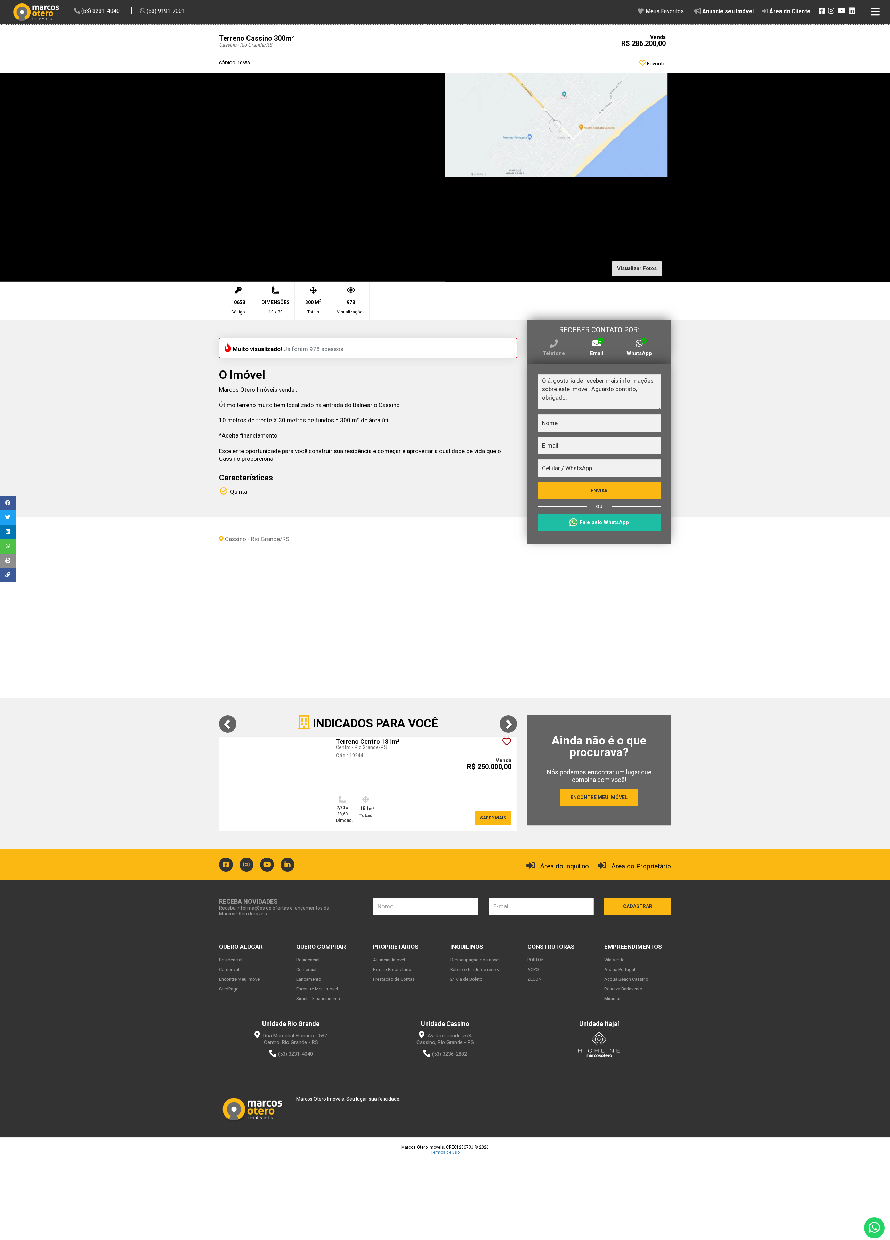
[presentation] (227, 724)
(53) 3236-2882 (449, 1054)
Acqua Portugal (619, 969)
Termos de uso (445, 1152)
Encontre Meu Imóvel (240, 979)
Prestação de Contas (394, 979)
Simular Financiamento (319, 998)
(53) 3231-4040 (295, 1054)
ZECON (534, 979)
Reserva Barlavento (623, 989)
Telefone (554, 353)
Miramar (612, 998)
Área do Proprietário (641, 866)
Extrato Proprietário (392, 969)
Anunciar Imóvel (389, 959)
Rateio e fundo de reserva (476, 969)
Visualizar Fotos (637, 268)
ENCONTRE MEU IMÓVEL (599, 797)
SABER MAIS (493, 818)
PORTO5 (535, 959)
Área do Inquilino (564, 866)
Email (596, 353)
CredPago (229, 989)
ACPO (533, 969)
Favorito (656, 63)
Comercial (229, 969)
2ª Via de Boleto (466, 979)
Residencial (230, 959)
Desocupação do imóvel (475, 959)
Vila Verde (614, 959)
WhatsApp (639, 353)
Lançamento (308, 979)
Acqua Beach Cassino (626, 979)
